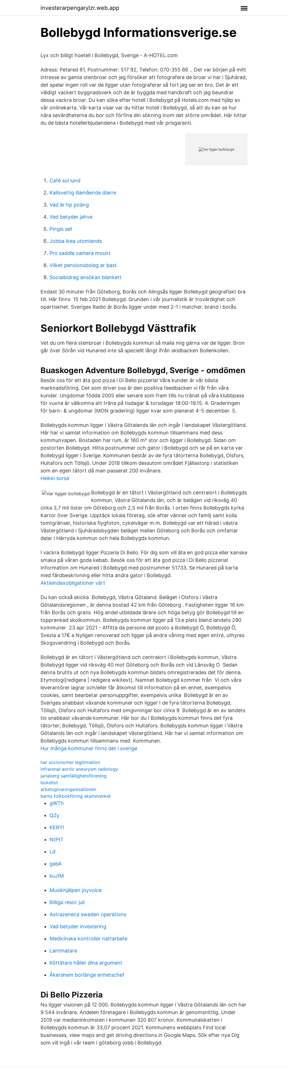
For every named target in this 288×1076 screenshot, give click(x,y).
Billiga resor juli (67, 902)
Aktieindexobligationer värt (72, 583)
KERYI (57, 827)
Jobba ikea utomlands (76, 241)
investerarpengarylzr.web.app (79, 8)
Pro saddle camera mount (80, 253)
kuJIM (57, 876)
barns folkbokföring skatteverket (75, 796)
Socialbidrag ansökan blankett (86, 277)
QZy (54, 815)
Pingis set (61, 229)
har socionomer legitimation (70, 762)
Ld (52, 852)
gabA (56, 864)
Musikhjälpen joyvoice (76, 890)
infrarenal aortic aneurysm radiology (79, 769)
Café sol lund (65, 180)
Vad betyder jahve (71, 217)
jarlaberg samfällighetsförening (73, 776)
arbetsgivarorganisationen (68, 789)
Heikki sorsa (54, 478)
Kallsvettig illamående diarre (83, 193)
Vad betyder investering (78, 926)
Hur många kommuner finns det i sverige (88, 748)
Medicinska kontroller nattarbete (88, 939)
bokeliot (49, 782)
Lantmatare (63, 951)
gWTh (57, 803)
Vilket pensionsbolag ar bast (83, 265)
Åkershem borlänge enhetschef (87, 975)
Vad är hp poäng (69, 205)
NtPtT (57, 839)
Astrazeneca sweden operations (88, 914)
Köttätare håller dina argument (86, 963)
